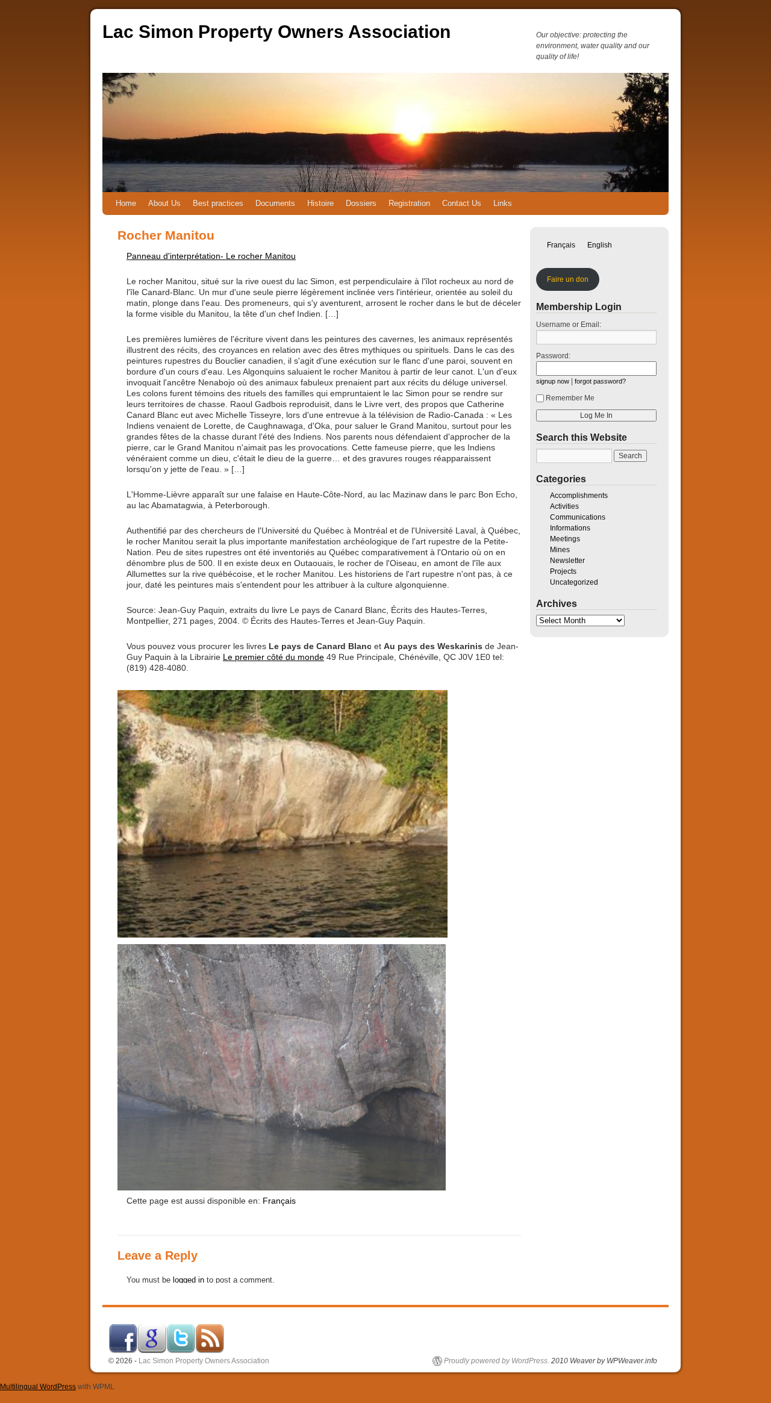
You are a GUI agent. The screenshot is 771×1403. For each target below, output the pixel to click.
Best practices (218, 203)
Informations (570, 528)
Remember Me (570, 398)
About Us (164, 203)
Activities (564, 506)
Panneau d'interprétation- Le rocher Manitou (211, 256)
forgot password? (600, 381)
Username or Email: (568, 324)
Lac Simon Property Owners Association (276, 32)
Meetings (565, 539)
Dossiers (361, 203)
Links (502, 203)
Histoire (320, 203)
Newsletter (567, 560)
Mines (560, 550)
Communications (577, 517)
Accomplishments (579, 495)
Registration (409, 203)
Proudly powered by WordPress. (496, 1361)
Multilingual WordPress (38, 1387)
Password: (553, 356)
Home (126, 203)
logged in (188, 1279)
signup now (552, 381)
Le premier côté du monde (273, 657)
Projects (563, 571)
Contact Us (461, 203)
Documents (275, 203)
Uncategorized (574, 582)
